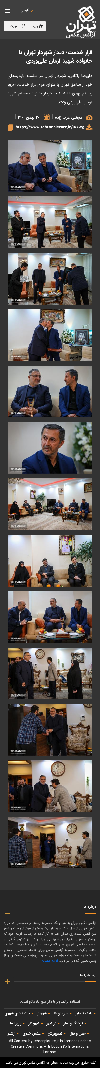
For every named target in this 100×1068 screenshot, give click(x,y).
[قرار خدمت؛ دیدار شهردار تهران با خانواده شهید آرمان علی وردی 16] (50, 279)
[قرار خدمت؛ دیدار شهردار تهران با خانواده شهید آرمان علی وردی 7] (50, 504)
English (40, 15)
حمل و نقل (77, 1033)
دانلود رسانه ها (88, 127)
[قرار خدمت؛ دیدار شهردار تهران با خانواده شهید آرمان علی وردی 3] (50, 730)
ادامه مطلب (50, 960)
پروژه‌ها (15, 1023)
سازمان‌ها (61, 1013)
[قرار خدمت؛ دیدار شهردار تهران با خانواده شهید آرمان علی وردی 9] (50, 448)
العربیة (53, 15)
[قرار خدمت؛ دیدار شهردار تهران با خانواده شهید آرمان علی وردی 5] (50, 617)
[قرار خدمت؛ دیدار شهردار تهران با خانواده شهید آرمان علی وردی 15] (50, 335)
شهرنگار (33, 1023)
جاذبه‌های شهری (17, 1013)
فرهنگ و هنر (73, 1023)
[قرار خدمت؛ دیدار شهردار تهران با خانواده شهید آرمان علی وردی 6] (50, 561)
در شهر (51, 1023)
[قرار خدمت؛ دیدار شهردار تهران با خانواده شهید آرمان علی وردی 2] (50, 786)
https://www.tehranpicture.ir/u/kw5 (50, 127)
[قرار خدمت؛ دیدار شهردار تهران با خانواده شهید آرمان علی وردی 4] (50, 673)
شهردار (42, 1013)
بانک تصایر (83, 1013)
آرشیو (11, 1033)
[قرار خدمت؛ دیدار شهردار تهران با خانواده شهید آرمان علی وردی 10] (50, 391)
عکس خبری (32, 1033)
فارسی (25, 10)
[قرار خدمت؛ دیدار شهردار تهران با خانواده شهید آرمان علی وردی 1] (50, 842)
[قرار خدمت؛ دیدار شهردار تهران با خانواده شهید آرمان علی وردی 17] (50, 222)
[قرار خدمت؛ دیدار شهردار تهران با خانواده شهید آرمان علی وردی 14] (50, 166)
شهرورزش (55, 1033)
